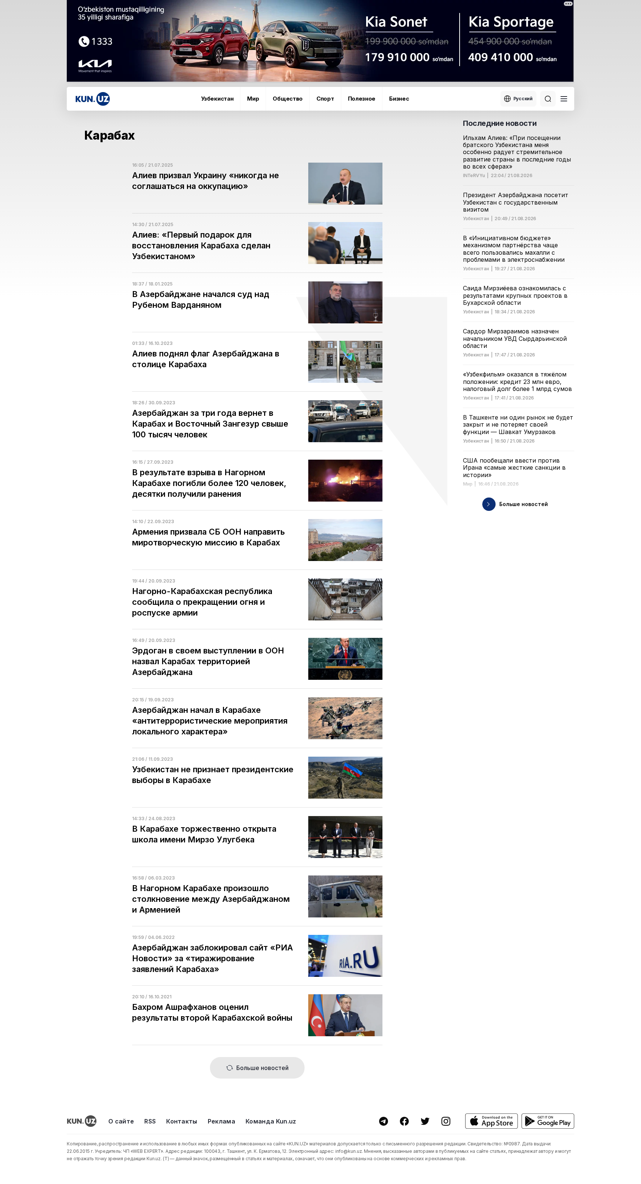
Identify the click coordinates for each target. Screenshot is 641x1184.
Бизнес (399, 98)
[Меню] (563, 98)
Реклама (221, 1121)
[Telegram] (383, 1121)
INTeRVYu (474, 175)
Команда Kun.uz (271, 1121)
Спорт (325, 98)
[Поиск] (548, 99)
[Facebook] (404, 1121)
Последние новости (499, 123)
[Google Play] (548, 1121)
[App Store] (491, 1121)
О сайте (121, 1121)
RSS (150, 1121)
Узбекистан (217, 98)
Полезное (362, 98)
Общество (288, 98)
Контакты (181, 1121)
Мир (253, 98)
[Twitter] (425, 1121)
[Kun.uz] (93, 99)
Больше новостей (262, 1068)
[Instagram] (445, 1121)
